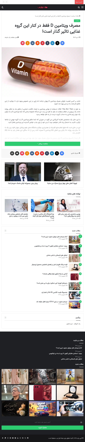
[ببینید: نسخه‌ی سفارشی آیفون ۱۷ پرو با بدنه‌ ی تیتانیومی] (74, 249)
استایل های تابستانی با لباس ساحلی (63, 2)
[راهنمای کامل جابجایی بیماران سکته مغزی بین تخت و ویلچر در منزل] (16, 205)
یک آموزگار (77, 324)
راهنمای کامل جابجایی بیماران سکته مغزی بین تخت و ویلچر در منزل (17, 215)
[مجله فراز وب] (42, 7)
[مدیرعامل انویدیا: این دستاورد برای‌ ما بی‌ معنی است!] (74, 286)
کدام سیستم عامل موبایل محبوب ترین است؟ (54, 237)
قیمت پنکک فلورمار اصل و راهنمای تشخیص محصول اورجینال (49, 264)
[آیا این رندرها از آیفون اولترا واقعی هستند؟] (74, 277)
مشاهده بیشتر (43, 144)
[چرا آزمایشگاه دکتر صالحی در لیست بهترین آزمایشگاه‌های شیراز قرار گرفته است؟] (42, 205)
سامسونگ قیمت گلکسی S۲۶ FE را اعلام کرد (54, 292)
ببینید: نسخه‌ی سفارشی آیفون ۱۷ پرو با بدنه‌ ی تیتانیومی (50, 246)
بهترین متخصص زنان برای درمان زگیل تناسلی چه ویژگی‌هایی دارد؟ (69, 215)
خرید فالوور (69, 324)
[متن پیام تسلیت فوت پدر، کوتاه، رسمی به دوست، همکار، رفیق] (15, 408)
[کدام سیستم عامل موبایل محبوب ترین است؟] (74, 240)
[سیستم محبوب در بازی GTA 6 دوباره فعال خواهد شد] (74, 305)
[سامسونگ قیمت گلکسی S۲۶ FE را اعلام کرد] (74, 295)
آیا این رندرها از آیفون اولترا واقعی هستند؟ (54, 274)
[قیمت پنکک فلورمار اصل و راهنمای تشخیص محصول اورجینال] (74, 267)
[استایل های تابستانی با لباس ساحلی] (74, 258)
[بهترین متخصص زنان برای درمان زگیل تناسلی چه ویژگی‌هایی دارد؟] (68, 205)
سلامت (73, 16)
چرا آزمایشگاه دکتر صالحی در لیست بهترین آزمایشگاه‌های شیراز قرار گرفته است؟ (43, 216)
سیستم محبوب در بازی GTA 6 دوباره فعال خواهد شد (51, 302)
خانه (77, 16)
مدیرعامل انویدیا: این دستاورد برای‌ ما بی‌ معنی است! (52, 283)
